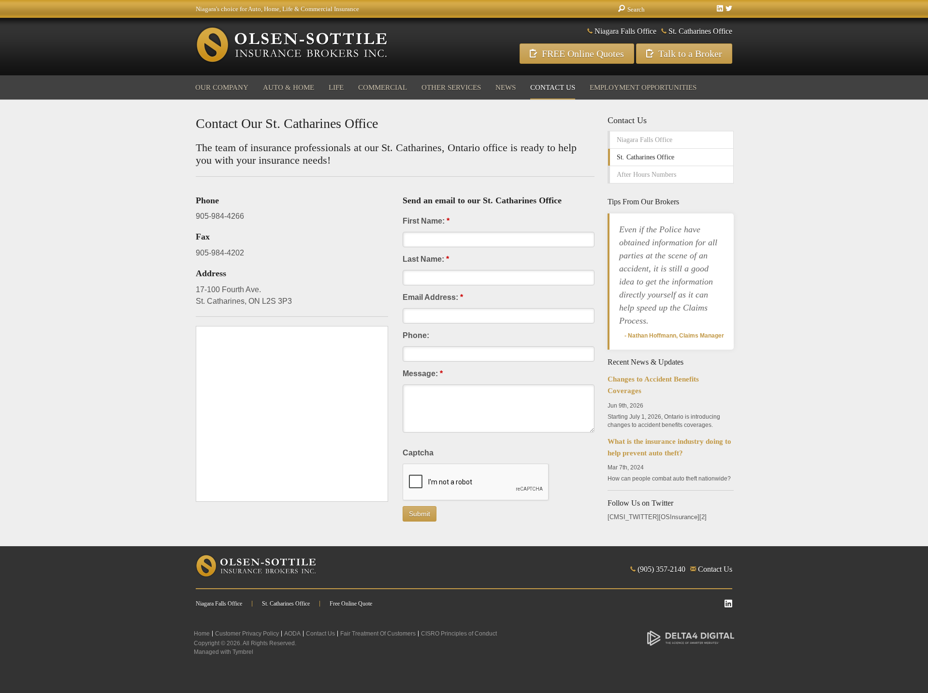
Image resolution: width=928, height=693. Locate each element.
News (505, 87)
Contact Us (552, 87)
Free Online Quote (351, 603)
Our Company (221, 87)
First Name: (426, 221)
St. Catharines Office (700, 31)
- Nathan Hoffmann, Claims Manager (674, 335)
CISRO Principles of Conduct (459, 633)
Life (336, 87)
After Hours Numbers (646, 174)
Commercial (382, 87)
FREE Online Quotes (583, 53)
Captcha (418, 453)
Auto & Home (288, 87)
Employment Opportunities (643, 87)
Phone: (416, 335)
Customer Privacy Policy (247, 633)
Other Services (451, 87)
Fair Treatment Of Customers (378, 633)
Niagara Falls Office (625, 31)
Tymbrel (242, 652)
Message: (423, 373)
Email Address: (433, 297)
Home (202, 633)
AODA (292, 633)
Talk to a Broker (690, 53)
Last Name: (426, 259)
